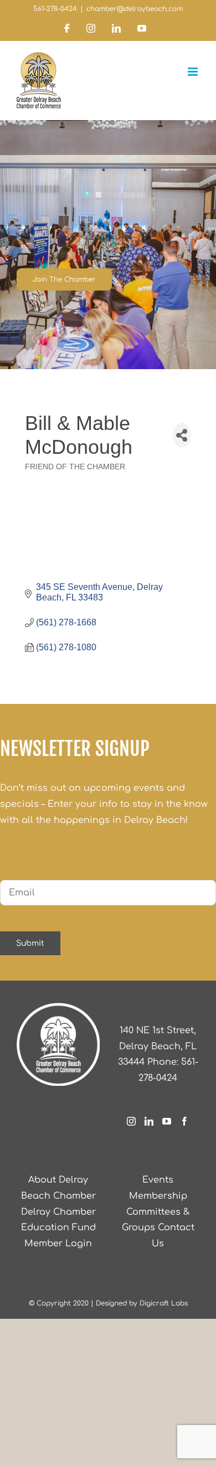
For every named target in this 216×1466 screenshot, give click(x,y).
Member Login (58, 1244)
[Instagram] (131, 1121)
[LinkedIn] (149, 1121)
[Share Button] (182, 435)
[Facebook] (184, 1121)
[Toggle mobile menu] (193, 71)
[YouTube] (166, 1121)
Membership (158, 1196)
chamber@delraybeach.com (134, 9)
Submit (30, 943)
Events (157, 1180)
